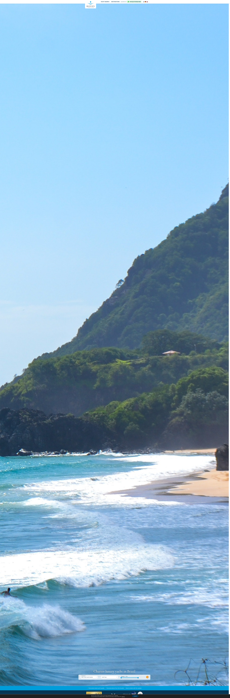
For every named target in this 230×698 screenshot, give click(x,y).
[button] (144, 1)
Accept (135, 696)
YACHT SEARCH (105, 1)
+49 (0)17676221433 (135, 1)
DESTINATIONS (115, 1)
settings (123, 696)
